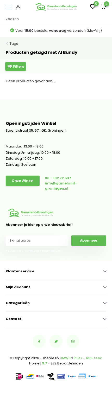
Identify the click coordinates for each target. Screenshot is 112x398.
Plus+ (78, 358)
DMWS (65, 358)
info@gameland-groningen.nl (61, 186)
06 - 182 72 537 (58, 178)
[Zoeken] (104, 19)
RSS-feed (94, 358)
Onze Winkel (23, 180)
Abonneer (88, 240)
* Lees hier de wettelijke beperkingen (33, 250)
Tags (14, 43)
